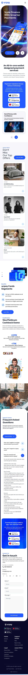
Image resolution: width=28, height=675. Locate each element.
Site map (19, 668)
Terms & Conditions (8, 652)
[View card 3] (2, 276)
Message (7, 595)
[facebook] (4, 576)
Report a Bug (18, 643)
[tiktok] (13, 576)
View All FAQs (8, 436)
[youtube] (17, 576)
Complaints (6, 658)
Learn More (9, 53)
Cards (5, 641)
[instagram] (10, 576)
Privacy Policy (7, 650)
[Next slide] (22, 53)
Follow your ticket (19, 645)
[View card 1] (2, 272)
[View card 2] (2, 274)
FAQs (16, 640)
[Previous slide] (18, 53)
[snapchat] (20, 576)
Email (6, 588)
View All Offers (19, 157)
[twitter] (7, 576)
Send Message (14, 615)
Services (6, 638)
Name (7, 581)
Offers (16, 650)
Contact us (14, 671)
